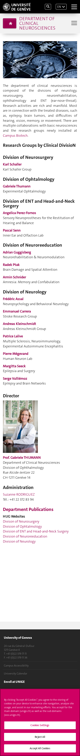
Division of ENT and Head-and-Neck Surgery (36, 531)
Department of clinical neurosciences (37, 23)
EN (59, 7)
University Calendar (15, 673)
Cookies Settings (39, 725)
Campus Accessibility (16, 665)
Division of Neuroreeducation (25, 536)
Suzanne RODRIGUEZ (19, 494)
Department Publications (28, 509)
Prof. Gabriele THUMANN (22, 457)
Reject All (40, 737)
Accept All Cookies (40, 748)
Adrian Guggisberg (17, 252)
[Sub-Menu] (73, 23)
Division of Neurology (19, 541)
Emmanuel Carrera (17, 311)
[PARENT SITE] (9, 23)
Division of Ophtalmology (22, 526)
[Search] (48, 7)
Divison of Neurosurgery (21, 521)
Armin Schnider (14, 277)
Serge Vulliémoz (15, 378)
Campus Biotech (15, 135)
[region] (40, 722)
